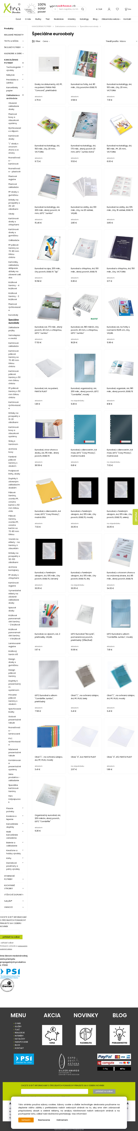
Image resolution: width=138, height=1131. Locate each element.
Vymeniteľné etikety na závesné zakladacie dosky (14, 596)
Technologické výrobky (13, 69)
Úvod (18, 19)
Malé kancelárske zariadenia (12, 834)
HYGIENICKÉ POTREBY (9, 877)
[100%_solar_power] (35, 8)
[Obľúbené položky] (117, 9)
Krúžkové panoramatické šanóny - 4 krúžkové (14, 634)
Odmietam (62, 1120)
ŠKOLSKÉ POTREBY (12, 47)
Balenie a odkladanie (11, 844)
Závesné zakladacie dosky (13, 106)
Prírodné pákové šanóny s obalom (12, 699)
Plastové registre (12, 178)
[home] (11, 8)
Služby (38, 19)
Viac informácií (79, 1113)
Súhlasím (26, 1120)
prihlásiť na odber (11, 937)
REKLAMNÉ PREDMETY (13, 34)
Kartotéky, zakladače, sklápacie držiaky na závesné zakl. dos (14, 270)
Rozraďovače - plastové (14, 170)
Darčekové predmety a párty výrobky (13, 866)
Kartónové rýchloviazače (14, 405)
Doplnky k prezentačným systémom (14, 685)
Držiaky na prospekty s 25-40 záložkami (14, 204)
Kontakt (127, 19)
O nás (28, 19)
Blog (95, 19)
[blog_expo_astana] (69, 1064)
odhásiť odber (7, 942)
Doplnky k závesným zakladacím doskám (14, 483)
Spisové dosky (12, 609)
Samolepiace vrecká (14, 337)
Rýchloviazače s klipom (14, 129)
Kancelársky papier (12, 89)
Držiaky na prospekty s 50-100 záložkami (14, 558)
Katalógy (84, 19)
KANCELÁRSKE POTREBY (11, 61)
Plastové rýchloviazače (14, 307)
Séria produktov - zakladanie (14, 777)
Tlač (48, 19)
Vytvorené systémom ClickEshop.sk (69, 1129)
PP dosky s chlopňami (13, 576)
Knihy (8, 858)
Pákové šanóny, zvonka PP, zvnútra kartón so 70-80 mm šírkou (13, 525)
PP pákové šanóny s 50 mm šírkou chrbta (14, 393)
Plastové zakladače (13, 186)
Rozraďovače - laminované (14, 730)
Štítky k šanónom (13, 443)
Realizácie (59, 19)
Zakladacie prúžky (13, 329)
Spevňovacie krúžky (14, 710)
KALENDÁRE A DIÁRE (13, 53)
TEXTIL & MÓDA (11, 41)
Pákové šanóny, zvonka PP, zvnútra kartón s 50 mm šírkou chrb (14, 501)
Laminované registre (14, 645)
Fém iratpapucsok (14, 799)
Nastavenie (44, 1120)
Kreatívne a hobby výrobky (13, 852)
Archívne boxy (12, 450)
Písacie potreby (10, 810)
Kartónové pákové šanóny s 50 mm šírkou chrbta (14, 377)
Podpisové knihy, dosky (14, 472)
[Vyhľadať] (54, 9)
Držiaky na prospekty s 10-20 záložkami (14, 418)
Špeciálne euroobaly (13, 321)
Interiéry (72, 19)
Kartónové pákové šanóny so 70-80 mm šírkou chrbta (13, 359)
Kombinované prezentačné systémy (14, 765)
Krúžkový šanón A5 (13, 653)
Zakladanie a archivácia (13, 97)
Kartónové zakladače (13, 344)
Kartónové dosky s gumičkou (13, 232)
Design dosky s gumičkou (13, 662)
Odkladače (13, 240)
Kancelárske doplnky (12, 825)
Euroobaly (13, 315)
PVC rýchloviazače (14, 741)
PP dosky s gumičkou (13, 193)
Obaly (11, 213)
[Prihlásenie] (109, 9)
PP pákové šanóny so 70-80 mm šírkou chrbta (13, 251)
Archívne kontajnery (13, 568)
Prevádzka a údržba (12, 81)
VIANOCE (8, 907)
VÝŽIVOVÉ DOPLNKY (13, 894)
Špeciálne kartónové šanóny (13, 788)
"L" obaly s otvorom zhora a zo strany (13, 148)
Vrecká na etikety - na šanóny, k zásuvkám (14, 544)
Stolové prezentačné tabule (14, 719)
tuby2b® (8, 901)
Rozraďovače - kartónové (14, 160)
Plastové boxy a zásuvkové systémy (13, 119)
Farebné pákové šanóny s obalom (12, 461)
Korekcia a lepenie (11, 818)
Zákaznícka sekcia (110, 19)
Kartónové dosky (13, 137)
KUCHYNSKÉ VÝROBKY (9, 887)
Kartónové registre (13, 584)
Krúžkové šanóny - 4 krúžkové (13, 285)
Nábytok (10, 75)
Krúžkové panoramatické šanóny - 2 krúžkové (14, 620)
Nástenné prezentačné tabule (14, 752)
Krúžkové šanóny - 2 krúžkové (13, 296)
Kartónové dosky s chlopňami (13, 221)
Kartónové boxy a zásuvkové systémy (13, 432)
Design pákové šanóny (12, 673)
